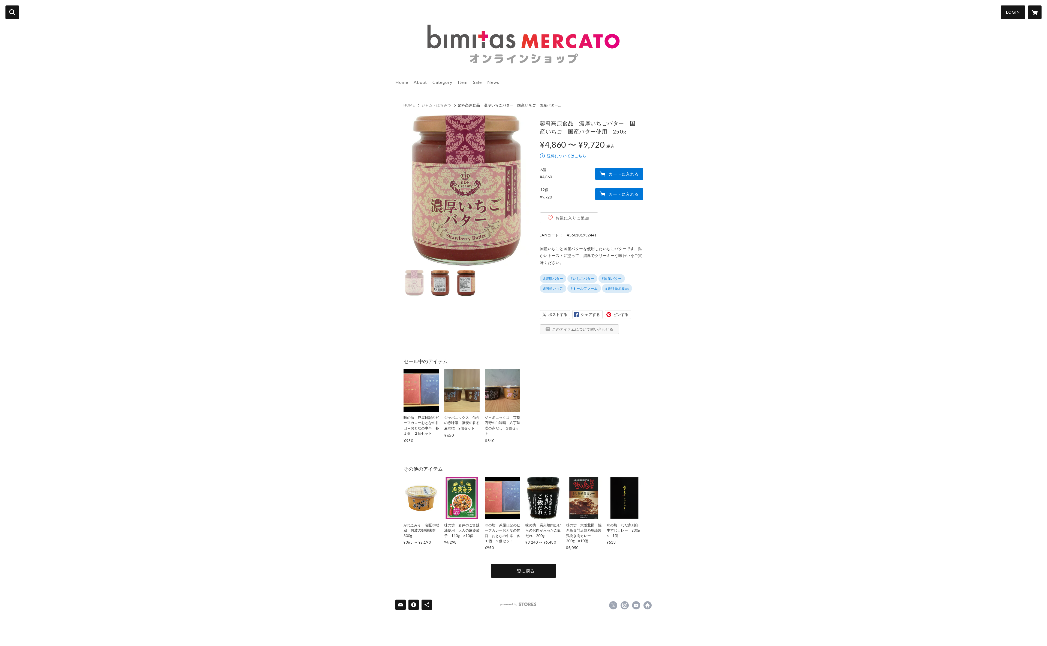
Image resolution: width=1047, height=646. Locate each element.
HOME (409, 105)
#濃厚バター (553, 278)
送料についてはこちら (566, 155)
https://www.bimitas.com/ (647, 605)
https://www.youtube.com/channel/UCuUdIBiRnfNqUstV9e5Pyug (636, 605)
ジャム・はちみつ (436, 105)
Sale (477, 82)
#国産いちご (553, 288)
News (493, 82)
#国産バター (612, 278)
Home (401, 82)
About (420, 82)
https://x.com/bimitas (613, 605)
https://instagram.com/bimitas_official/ (625, 605)
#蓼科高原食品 (617, 288)
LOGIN (1013, 12)
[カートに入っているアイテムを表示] (1035, 12)
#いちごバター (582, 278)
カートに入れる (624, 173)
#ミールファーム (584, 288)
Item (463, 82)
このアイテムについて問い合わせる (582, 329)
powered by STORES (518, 604)
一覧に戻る (523, 570)
